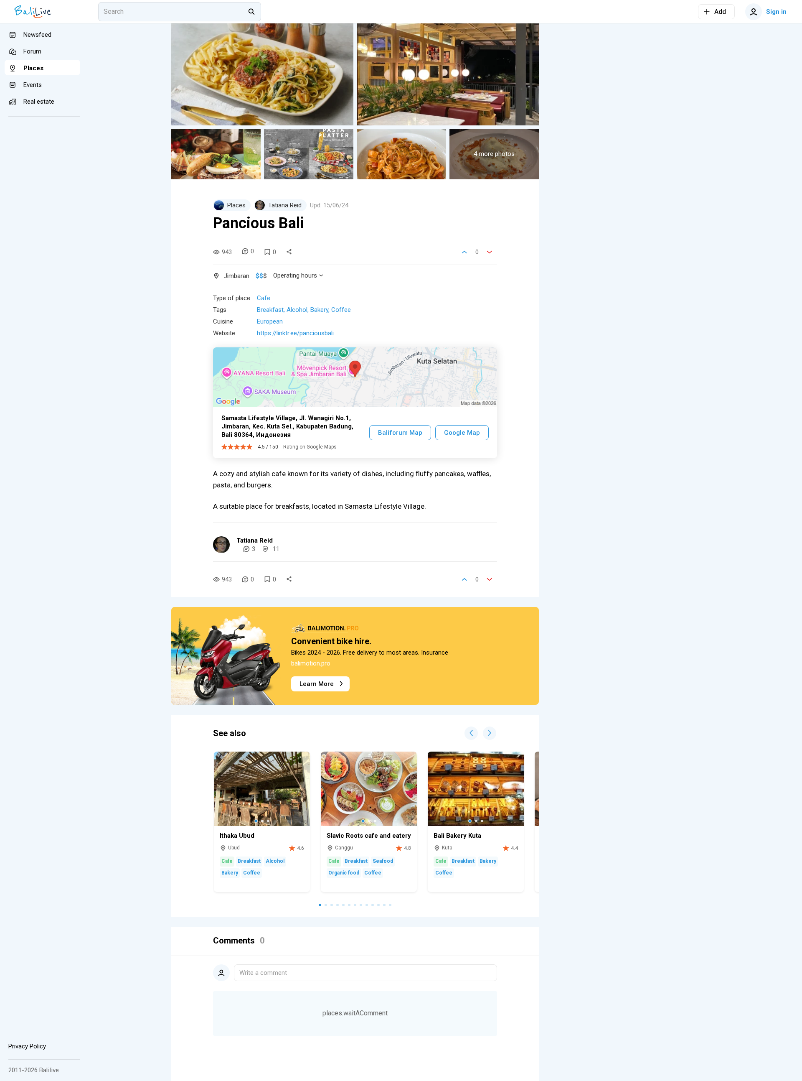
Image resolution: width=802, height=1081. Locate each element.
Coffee (341, 310)
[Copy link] (289, 252)
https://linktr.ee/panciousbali (295, 333)
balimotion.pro (310, 663)
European (270, 321)
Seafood (383, 861)
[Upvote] (464, 252)
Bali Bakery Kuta (457, 835)
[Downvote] (489, 252)
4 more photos (494, 154)
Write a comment (263, 972)
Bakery (319, 310)
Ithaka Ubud (237, 835)
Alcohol (297, 310)
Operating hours (295, 275)
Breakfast (270, 310)
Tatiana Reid (254, 540)
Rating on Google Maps (310, 447)
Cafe (263, 298)
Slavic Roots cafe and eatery (369, 835)
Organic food (343, 873)
